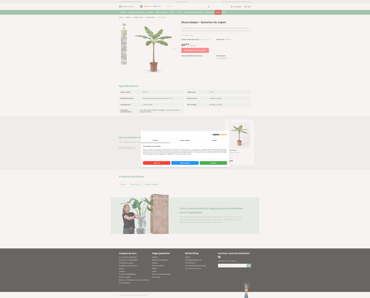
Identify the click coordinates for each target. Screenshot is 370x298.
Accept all (213, 163)
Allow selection (185, 163)
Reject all (157, 163)
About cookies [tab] (185, 140)
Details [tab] (214, 140)
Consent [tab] (155, 140)
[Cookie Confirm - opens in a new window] (220, 134)
